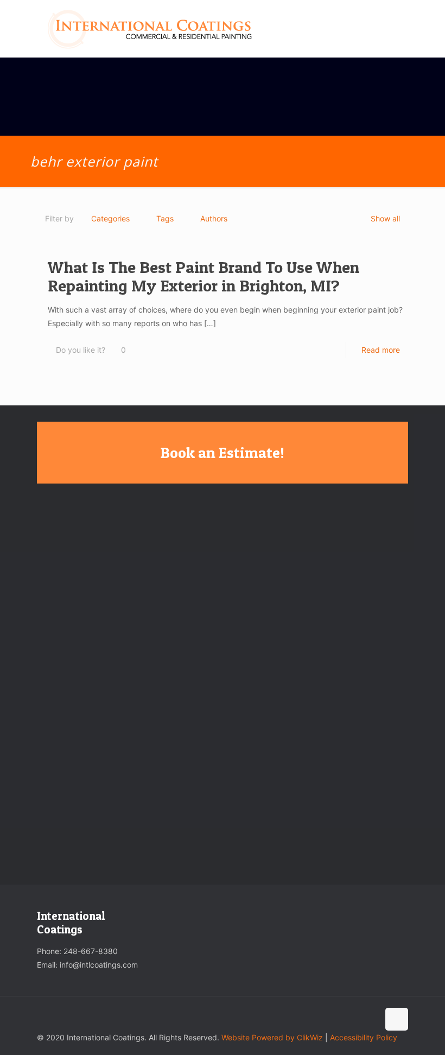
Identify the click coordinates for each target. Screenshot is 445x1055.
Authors (213, 218)
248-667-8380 (90, 951)
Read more (380, 349)
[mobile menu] (391, 29)
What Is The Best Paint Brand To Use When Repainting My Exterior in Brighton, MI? (203, 276)
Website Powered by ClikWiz (272, 1037)
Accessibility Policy (363, 1037)
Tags (165, 218)
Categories (110, 218)
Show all (385, 218)
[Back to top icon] (396, 1019)
